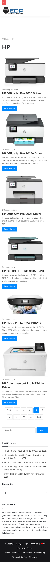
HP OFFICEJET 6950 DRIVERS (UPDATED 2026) (25, 451)
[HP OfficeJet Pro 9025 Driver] (25, 190)
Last (39, 417)
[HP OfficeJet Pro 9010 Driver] (25, 70)
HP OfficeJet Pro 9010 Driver (21, 93)
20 (24, 417)
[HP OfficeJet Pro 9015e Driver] (25, 130)
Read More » (9, 108)
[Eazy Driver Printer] (13, 11)
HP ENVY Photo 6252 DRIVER (21, 323)
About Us (16, 552)
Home (6, 39)
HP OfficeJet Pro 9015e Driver (22, 153)
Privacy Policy (39, 552)
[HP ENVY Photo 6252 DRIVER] (25, 303)
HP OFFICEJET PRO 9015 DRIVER (24, 271)
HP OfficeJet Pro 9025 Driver (21, 214)
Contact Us (27, 552)
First (9, 410)
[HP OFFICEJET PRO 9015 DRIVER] (25, 248)
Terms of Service (19, 557)
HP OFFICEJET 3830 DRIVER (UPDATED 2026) (25, 462)
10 (17, 417)
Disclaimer (33, 557)
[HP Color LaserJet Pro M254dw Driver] (25, 360)
